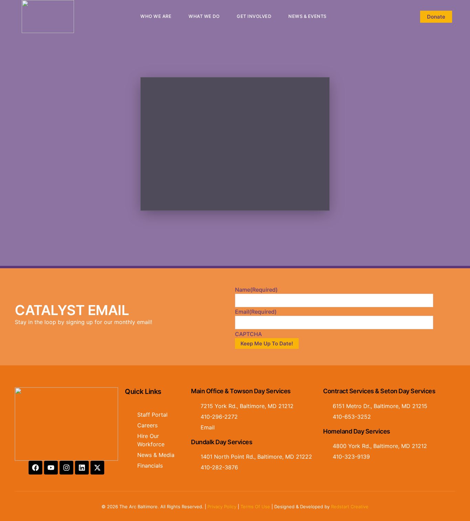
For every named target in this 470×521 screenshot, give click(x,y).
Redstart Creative (349, 506)
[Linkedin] (82, 468)
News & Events (307, 16)
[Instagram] (66, 468)
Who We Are (155, 16)
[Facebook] (35, 468)
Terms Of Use (255, 506)
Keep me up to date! (267, 343)
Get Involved (254, 16)
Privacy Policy (221, 506)
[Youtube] (51, 468)
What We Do (204, 16)
